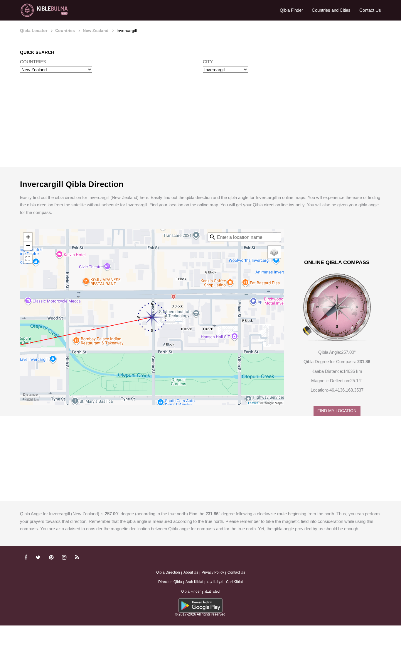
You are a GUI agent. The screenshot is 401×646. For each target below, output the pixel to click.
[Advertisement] (200, 125)
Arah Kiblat (194, 582)
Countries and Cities (331, 10)
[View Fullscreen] (27, 258)
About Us (190, 572)
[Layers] (274, 252)
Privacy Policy (213, 572)
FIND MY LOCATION (336, 411)
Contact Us (370, 10)
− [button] (28, 245)
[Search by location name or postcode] (212, 237)
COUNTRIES (33, 61)
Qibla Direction (168, 572)
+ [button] (28, 237)
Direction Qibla (170, 582)
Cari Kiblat (234, 582)
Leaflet (253, 402)
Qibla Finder (291, 10)
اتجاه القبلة (215, 582)
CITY (208, 61)
